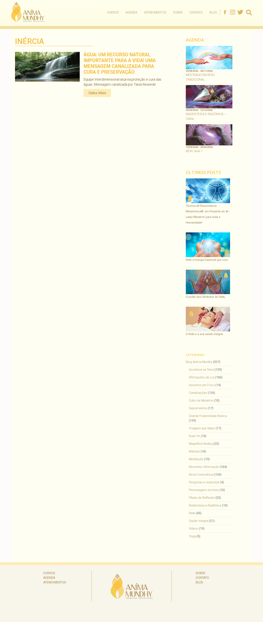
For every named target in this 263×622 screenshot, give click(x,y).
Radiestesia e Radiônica (205, 505)
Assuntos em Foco (202, 385)
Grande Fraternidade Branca (208, 416)
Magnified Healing (201, 444)
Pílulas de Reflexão (202, 498)
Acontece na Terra (201, 369)
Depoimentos (198, 408)
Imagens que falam (202, 428)
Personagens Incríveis (204, 490)
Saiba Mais (97, 93)
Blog (213, 12)
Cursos (113, 12)
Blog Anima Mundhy (199, 362)
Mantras (194, 451)
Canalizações (198, 393)
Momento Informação (204, 467)
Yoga (192, 536)
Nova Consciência (201, 474)
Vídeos (193, 528)
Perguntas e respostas (204, 482)
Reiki (192, 513)
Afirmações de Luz (201, 377)
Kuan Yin (194, 436)
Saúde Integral (199, 521)
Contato (196, 12)
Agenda (131, 12)
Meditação (196, 459)
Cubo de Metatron (201, 400)
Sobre (178, 12)
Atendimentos (155, 12)
